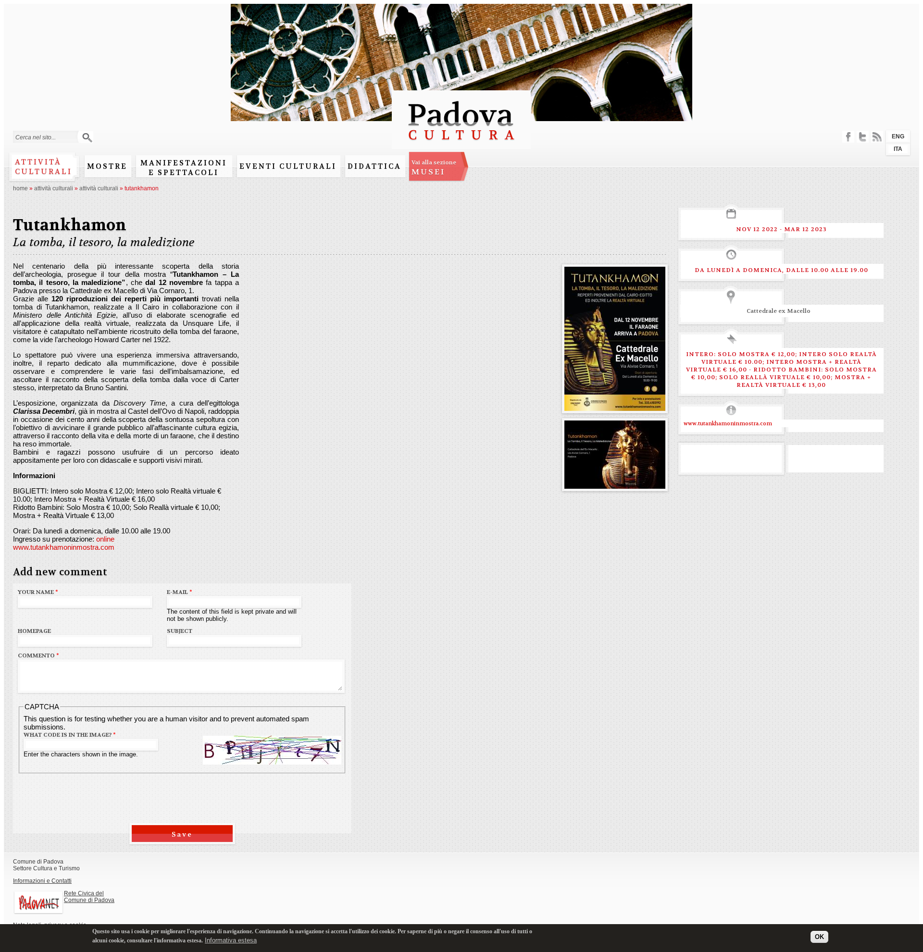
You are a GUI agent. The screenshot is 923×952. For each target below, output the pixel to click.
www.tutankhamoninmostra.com (63, 547)
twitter (863, 137)
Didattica (374, 166)
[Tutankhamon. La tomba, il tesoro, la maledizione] (614, 407)
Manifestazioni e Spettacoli (183, 167)
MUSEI (434, 168)
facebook (848, 137)
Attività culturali (43, 166)
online (105, 539)
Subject (179, 631)
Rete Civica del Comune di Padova (89, 896)
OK (819, 936)
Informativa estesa (231, 939)
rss (877, 137)
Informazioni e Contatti (42, 881)
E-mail (179, 592)
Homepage (34, 631)
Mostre (107, 166)
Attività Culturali (53, 188)
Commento (38, 655)
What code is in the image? (70, 735)
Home (20, 188)
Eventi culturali (288, 166)
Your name (38, 592)
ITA (898, 149)
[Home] (461, 144)
